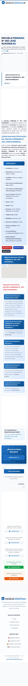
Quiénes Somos (14, 622)
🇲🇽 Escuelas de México (14, 647)
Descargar (6, 247)
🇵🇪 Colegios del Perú (14, 638)
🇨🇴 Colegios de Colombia (14, 644)
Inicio (14, 619)
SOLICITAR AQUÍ (15, 555)
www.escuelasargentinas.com (14, 659)
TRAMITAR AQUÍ (15, 531)
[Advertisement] (14, 19)
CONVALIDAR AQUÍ (15, 567)
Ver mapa (4, 51)
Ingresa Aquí (13, 457)
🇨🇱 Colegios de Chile (14, 641)
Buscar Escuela (14, 625)
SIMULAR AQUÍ (15, 578)
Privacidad (15, 628)
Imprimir (5, 251)
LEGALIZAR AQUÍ (15, 542)
